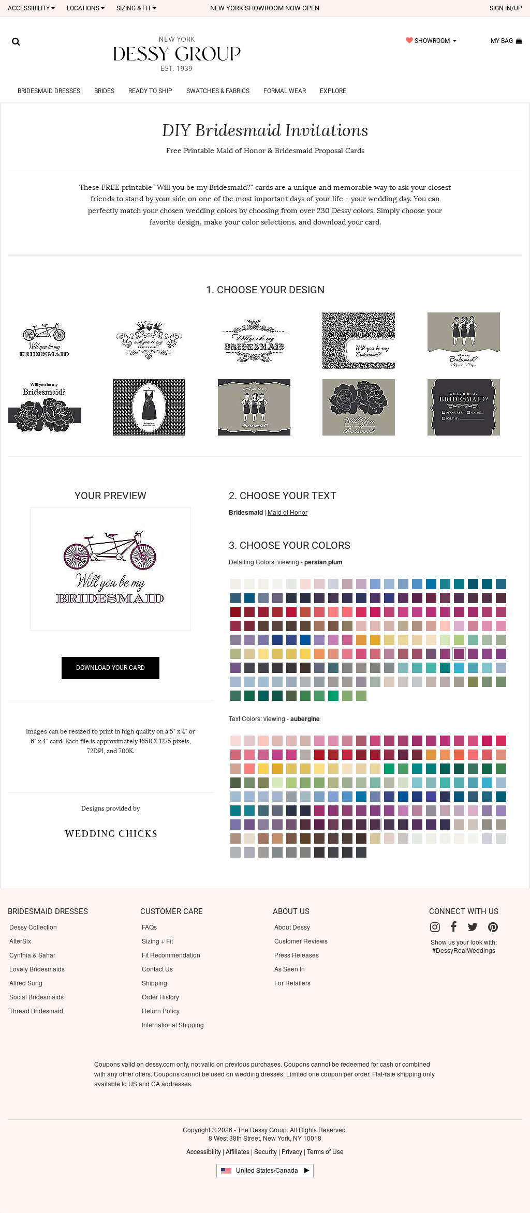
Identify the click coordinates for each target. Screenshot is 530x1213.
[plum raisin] (445, 598)
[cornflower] (417, 584)
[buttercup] (403, 640)
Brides (104, 91)
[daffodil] (277, 654)
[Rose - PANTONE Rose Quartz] (361, 626)
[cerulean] (431, 584)
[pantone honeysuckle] (361, 612)
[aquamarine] (473, 667)
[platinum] (291, 681)
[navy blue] (305, 598)
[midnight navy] (291, 810)
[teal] (333, 667)
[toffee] (277, 838)
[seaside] (403, 667)
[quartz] (347, 584)
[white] (277, 584)
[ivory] (249, 584)
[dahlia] (501, 654)
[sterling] (417, 681)
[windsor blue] (403, 584)
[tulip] (333, 640)
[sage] (487, 681)
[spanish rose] (403, 654)
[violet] (333, 598)
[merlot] (459, 612)
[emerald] (263, 695)
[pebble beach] (445, 681)
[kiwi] (501, 640)
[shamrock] (333, 695)
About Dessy (292, 926)
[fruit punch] (501, 612)
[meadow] (473, 640)
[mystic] (319, 681)
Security (265, 1151)
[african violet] (403, 598)
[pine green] (249, 695)
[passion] (249, 640)
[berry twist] (487, 612)
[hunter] (277, 695)
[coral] (347, 612)
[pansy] (319, 640)
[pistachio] (459, 640)
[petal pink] (375, 626)
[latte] (305, 626)
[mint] (235, 654)
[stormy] (249, 667)
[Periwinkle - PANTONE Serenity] (375, 584)
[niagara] (445, 584)
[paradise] (473, 654)
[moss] (291, 695)
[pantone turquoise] (431, 667)
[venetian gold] (249, 654)
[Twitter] (472, 927)
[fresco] (431, 626)
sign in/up (506, 8)
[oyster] (403, 681)
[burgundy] (249, 626)
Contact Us (157, 968)
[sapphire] (277, 640)
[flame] (291, 612)
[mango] (375, 640)
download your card (110, 667)
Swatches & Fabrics (217, 91)
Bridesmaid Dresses (49, 91)
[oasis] (459, 584)
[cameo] (389, 681)
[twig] (459, 681)
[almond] (333, 626)
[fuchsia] (403, 612)
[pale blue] (263, 681)
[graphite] (291, 667)
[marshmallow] (235, 584)
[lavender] (277, 598)
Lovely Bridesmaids (37, 968)
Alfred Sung (25, 982)
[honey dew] (445, 640)
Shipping (154, 982)
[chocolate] (291, 626)
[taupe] (333, 681)
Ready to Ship (150, 91)
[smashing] (431, 654)
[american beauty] (417, 612)
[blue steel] (319, 667)
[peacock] (473, 584)
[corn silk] (431, 640)
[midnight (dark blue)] (291, 598)
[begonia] (501, 626)
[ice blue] (389, 584)
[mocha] (361, 667)
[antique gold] (347, 626)
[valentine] (235, 626)
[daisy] (305, 654)
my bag (503, 40)
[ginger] (333, 612)
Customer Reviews (301, 940)
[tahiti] (263, 640)
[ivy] (305, 695)
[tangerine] (333, 654)
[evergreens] (473, 768)
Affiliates (237, 1151)
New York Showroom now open (264, 8)
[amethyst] (347, 598)
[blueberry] (361, 598)
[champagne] (403, 626)
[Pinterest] (493, 927)
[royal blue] (305, 640)
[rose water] (305, 584)
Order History (160, 996)
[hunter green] (459, 768)
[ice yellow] (417, 640)
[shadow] (361, 681)
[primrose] (445, 626)
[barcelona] (263, 612)
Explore (333, 91)
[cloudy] (235, 681)
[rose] (277, 740)
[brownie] (263, 626)
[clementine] (319, 654)
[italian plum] (487, 598)
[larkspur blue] (375, 796)
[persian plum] (459, 654)
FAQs (149, 926)
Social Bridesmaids (36, 996)
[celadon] (375, 681)
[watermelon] (473, 612)
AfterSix (20, 940)
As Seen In (289, 968)
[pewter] (389, 667)
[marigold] (291, 654)
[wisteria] (235, 640)
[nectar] (347, 654)
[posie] (375, 612)
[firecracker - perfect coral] (319, 612)
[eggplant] (473, 598)
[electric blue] (389, 598)
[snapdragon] (389, 640)
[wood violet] (361, 584)
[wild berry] (417, 598)
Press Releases (296, 954)
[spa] (487, 667)
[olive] (473, 681)
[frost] (305, 681)
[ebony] (263, 667)
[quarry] (347, 667)
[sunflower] (263, 654)
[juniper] (319, 695)
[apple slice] (347, 695)
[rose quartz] (361, 654)
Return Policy (161, 1010)
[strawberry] (389, 612)
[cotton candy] (487, 626)
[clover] (501, 681)
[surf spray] (277, 681)
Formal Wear (284, 91)
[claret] (249, 612)
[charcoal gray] (375, 667)
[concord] (319, 598)
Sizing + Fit (157, 940)
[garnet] (235, 612)
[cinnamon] (319, 626)
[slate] (249, 681)
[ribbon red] (277, 612)
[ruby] (431, 598)
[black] (277, 667)
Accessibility (203, 1151)
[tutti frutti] (431, 612)
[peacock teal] (417, 768)
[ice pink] (319, 584)
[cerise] (445, 612)
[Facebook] (453, 927)
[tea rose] (417, 654)
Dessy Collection (33, 926)
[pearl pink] (389, 626)
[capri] (417, 667)
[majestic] (375, 598)
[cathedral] (347, 681)
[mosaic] (501, 584)
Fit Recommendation (171, 954)
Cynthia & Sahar (32, 954)
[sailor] (291, 640)
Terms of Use (325, 1151)
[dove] (333, 584)
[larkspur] (263, 598)
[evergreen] (235, 695)
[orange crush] (361, 640)
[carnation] (473, 626)
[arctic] (501, 667)
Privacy (292, 1151)
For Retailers (292, 982)
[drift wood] (277, 626)
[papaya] (375, 654)
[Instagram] (435, 927)
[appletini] (361, 695)
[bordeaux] (501, 598)
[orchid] (487, 654)
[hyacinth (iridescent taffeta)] (459, 626)
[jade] (445, 667)
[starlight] (291, 584)
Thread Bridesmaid (36, 1010)
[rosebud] (389, 654)
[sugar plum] (445, 654)
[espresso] (305, 667)
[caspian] (487, 584)
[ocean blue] (249, 598)
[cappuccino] (417, 626)
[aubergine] (459, 598)
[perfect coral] (487, 754)
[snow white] (263, 584)
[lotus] (235, 667)
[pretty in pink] (347, 640)
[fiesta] (305, 612)
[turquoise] (459, 667)
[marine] (235, 598)
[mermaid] (487, 640)
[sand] (431, 681)
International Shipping (173, 1024)
